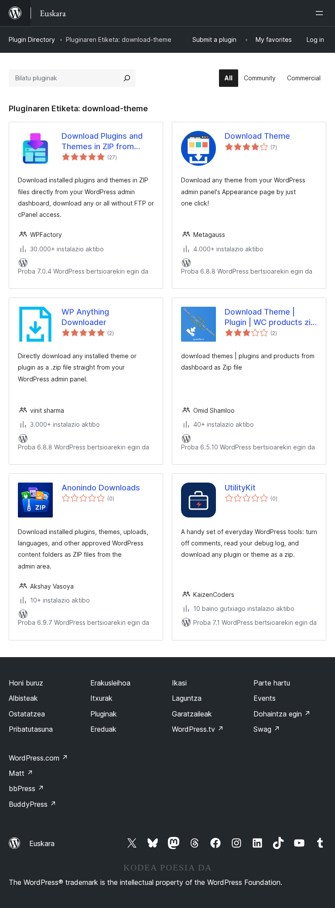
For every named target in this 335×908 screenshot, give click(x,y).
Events (264, 698)
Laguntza (187, 698)
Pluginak (103, 713)
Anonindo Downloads (101, 487)
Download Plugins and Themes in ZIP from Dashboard (102, 141)
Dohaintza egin (282, 713)
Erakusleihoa (110, 682)
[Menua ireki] (321, 13)
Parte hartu (271, 682)
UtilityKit (240, 487)
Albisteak (23, 698)
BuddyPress (32, 804)
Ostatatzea (27, 713)
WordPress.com (38, 758)
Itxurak (101, 698)
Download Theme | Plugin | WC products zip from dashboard (270, 317)
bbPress (26, 788)
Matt (21, 773)
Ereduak (103, 729)
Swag (266, 729)
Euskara (42, 843)
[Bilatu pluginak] (127, 78)
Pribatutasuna (31, 729)
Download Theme (257, 135)
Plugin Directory (32, 39)
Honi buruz (26, 682)
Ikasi (179, 682)
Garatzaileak (192, 713)
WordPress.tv (198, 729)
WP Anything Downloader (85, 316)
